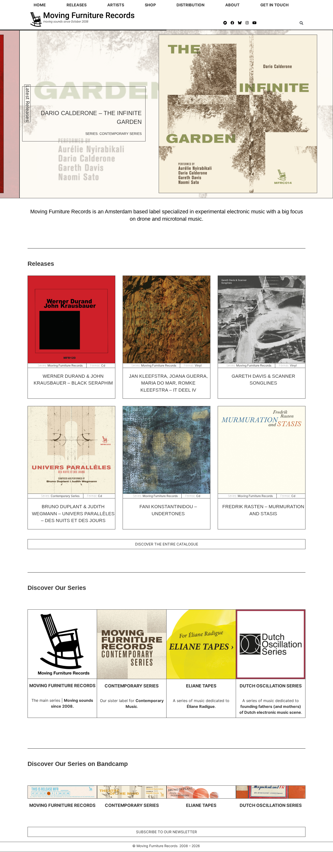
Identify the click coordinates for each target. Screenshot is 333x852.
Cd (103, 365)
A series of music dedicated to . (270, 706)
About (232, 4)
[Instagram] (247, 22)
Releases (77, 4)
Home (40, 4)
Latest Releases (27, 103)
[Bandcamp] (225, 22)
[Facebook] (232, 22)
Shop (150, 4)
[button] (301, 23)
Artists (115, 4)
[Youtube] (254, 22)
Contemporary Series (65, 496)
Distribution (190, 4)
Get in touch (274, 4)
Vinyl (198, 365)
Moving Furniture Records (65, 365)
